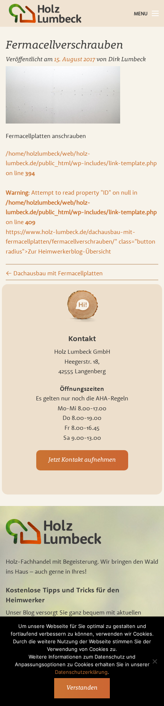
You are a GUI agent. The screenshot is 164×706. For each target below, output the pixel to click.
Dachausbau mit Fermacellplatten (54, 273)
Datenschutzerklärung (81, 672)
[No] (154, 661)
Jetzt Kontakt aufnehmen (82, 460)
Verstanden (82, 688)
